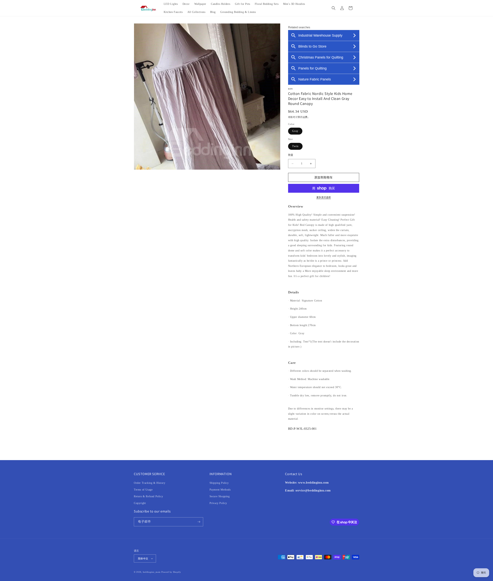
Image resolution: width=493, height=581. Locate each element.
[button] (333, 8)
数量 (290, 154)
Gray (295, 131)
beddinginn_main (152, 572)
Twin (295, 146)
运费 (305, 117)
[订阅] (199, 521)
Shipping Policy (219, 482)
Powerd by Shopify (171, 572)
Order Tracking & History (149, 482)
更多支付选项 (323, 197)
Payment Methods (220, 489)
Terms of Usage (143, 489)
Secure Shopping (220, 496)
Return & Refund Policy (148, 496)
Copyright (140, 503)
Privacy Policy (218, 503)
